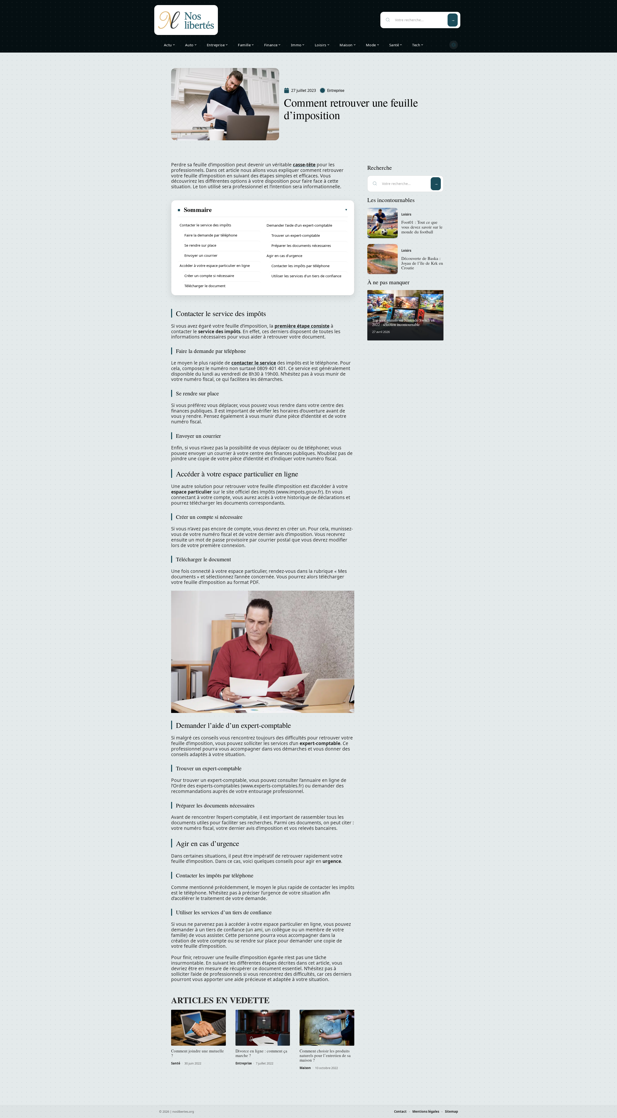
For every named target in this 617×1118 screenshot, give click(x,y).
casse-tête (304, 165)
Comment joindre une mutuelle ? (197, 1053)
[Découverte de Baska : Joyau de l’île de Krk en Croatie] (382, 259)
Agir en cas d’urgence (284, 255)
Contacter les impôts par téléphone (300, 265)
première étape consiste (302, 326)
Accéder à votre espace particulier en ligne (215, 265)
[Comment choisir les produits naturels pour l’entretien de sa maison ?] (327, 1028)
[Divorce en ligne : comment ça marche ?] (262, 1028)
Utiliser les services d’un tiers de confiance (306, 275)
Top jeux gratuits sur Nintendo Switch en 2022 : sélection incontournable (403, 322)
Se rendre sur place (200, 245)
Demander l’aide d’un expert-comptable (299, 225)
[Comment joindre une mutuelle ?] (198, 1028)
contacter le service (253, 363)
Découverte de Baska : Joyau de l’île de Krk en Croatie (422, 263)
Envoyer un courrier (200, 255)
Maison (305, 1068)
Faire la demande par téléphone (210, 235)
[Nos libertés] (186, 20)
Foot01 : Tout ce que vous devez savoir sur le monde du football (422, 227)
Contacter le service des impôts (205, 225)
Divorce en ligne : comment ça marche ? (261, 1053)
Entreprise (335, 90)
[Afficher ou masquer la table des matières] (280, 210)
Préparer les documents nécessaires (301, 245)
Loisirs (406, 214)
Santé (175, 1063)
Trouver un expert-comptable (295, 235)
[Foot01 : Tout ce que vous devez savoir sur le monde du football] (382, 223)
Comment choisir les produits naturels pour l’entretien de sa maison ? (325, 1055)
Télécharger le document (204, 285)
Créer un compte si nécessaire (209, 275)
